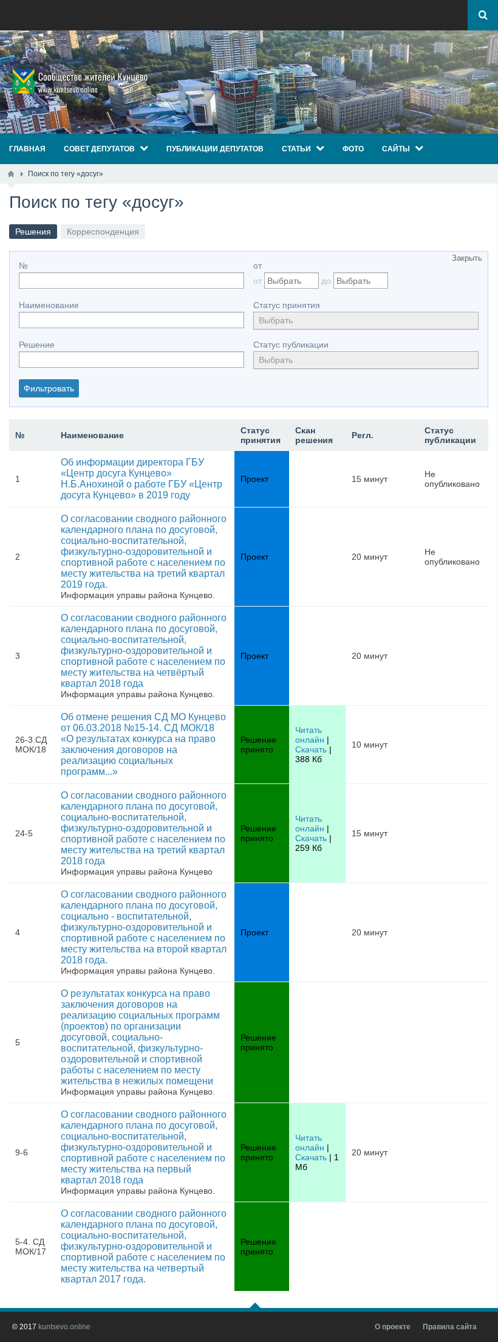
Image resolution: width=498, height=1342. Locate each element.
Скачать (311, 749)
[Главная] (11, 174)
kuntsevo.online (64, 1327)
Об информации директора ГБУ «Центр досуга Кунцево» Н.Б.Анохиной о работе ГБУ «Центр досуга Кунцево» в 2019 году (141, 478)
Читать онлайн (309, 735)
